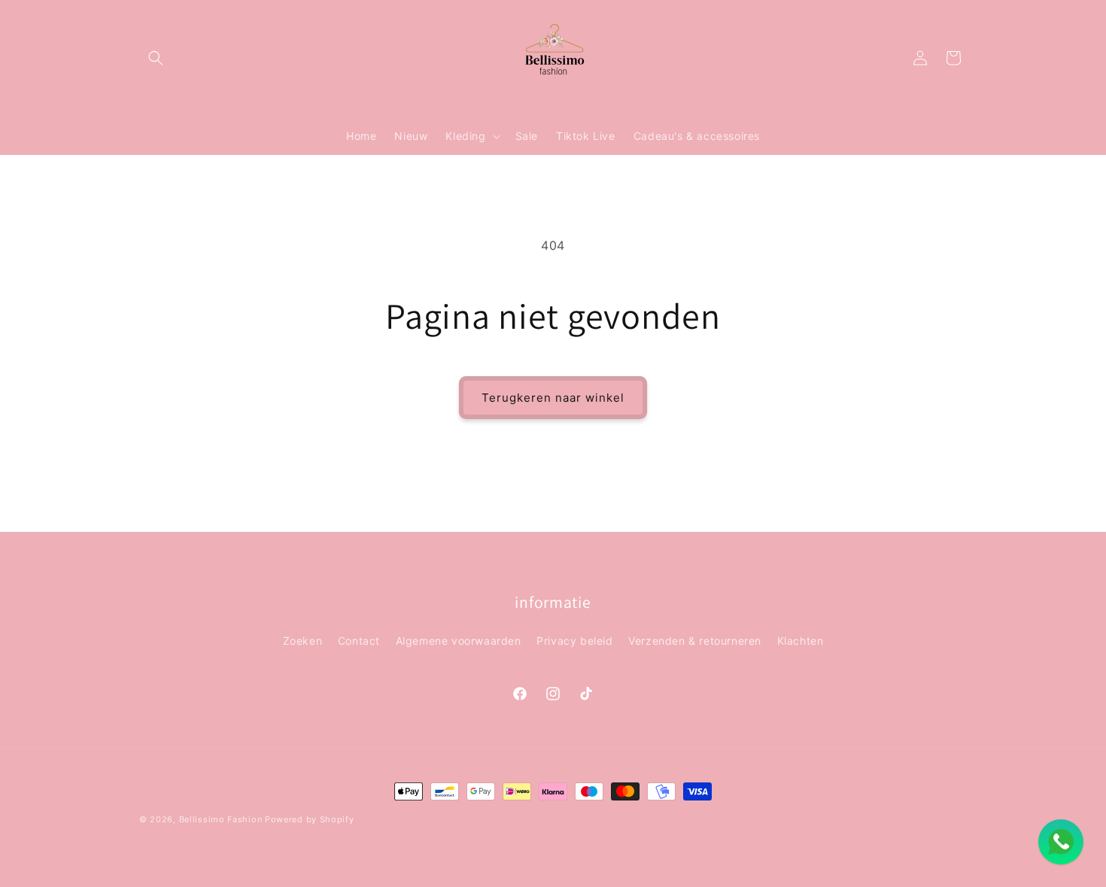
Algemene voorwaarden (458, 640)
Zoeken (303, 640)
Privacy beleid (574, 640)
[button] (155, 57)
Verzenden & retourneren (694, 640)
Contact (359, 640)
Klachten (800, 640)
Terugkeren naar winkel (553, 397)
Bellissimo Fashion (221, 819)
